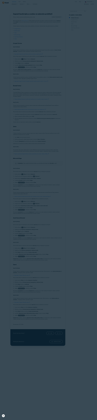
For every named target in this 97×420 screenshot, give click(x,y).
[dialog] (48, 210)
